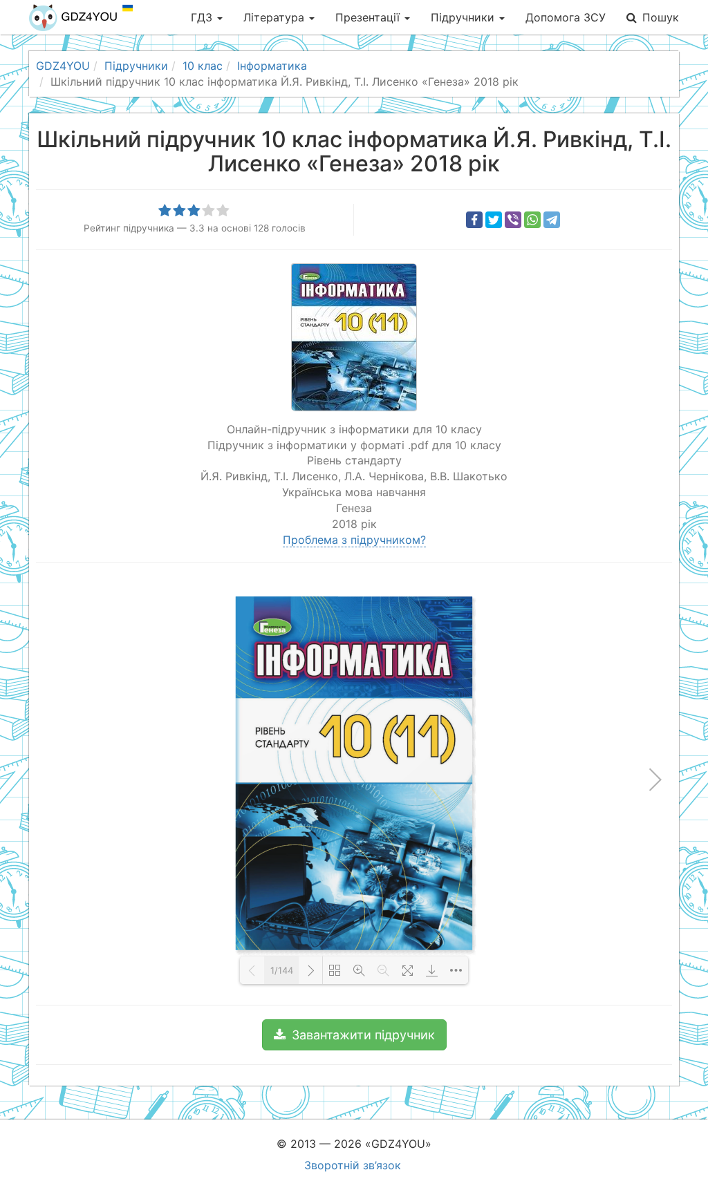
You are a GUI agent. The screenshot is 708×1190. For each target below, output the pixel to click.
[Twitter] (493, 219)
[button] (354, 1035)
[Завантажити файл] (432, 970)
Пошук (660, 17)
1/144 (281, 970)
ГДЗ (203, 17)
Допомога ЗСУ (565, 17)
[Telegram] (551, 219)
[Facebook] (474, 219)
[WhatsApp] (532, 219)
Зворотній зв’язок (352, 1165)
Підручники (464, 17)
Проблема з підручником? (354, 540)
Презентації (369, 17)
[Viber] (513, 219)
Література (275, 17)
